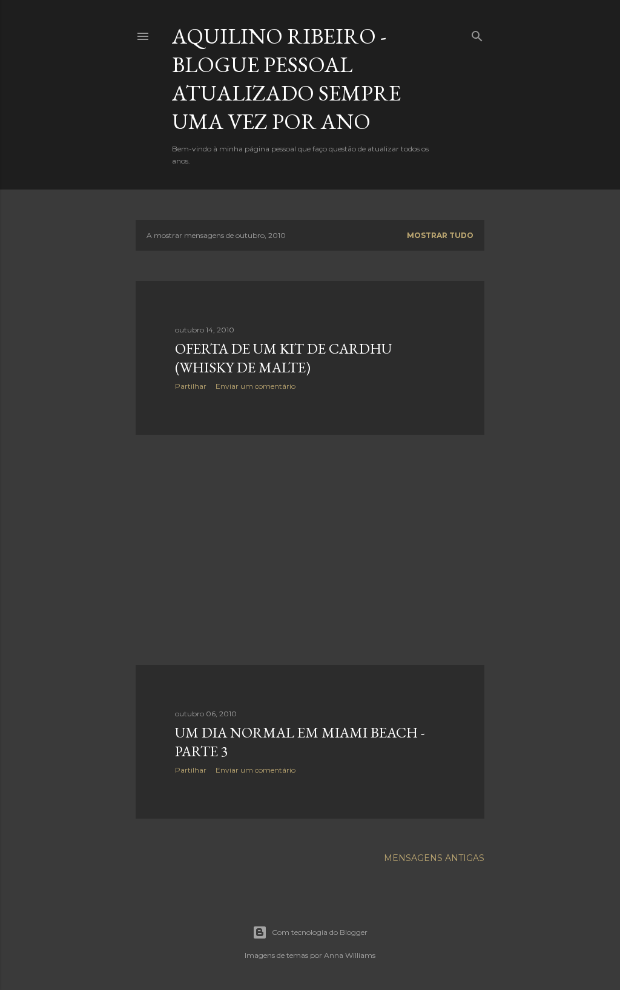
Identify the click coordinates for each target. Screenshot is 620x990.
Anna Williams (349, 955)
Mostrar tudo (440, 235)
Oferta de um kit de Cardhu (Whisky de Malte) (283, 358)
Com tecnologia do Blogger (320, 932)
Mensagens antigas (434, 858)
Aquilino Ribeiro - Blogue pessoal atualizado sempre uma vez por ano (286, 79)
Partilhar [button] (190, 386)
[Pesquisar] (477, 33)
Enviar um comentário (255, 386)
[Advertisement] (310, 550)
